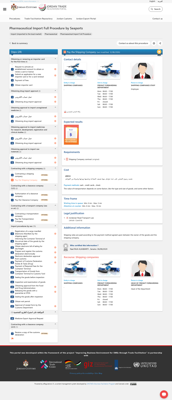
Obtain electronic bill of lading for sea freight (28, 247)
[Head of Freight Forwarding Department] (142, 268)
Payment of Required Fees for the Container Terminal (28, 267)
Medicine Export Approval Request (29, 318)
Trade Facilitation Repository (38, 18)
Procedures (14, 18)
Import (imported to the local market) (26, 34)
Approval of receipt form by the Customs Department (28, 306)
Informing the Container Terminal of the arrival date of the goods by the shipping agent (30, 241)
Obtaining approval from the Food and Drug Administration (29, 286)
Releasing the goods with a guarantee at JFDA (26, 291)
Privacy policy (76, 373)
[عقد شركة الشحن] (66, 159)
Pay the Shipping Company (26, 180)
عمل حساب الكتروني (23, 97)
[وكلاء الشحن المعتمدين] (65, 112)
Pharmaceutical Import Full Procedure (75, 34)
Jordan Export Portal (86, 18)
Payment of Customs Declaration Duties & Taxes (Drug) (28, 262)
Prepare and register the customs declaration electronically (28, 252)
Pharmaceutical (51, 34)
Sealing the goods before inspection (29, 277)
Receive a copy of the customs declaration (27, 333)
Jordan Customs (64, 18)
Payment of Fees (22, 80)
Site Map (98, 373)
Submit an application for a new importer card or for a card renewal (29, 75)
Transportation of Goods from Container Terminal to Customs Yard (30, 272)
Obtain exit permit (22, 301)
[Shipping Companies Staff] (142, 70)
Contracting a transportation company (27, 214)
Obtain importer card (23, 85)
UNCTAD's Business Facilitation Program (101, 384)
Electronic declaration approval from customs (27, 257)
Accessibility (88, 373)
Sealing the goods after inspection (29, 296)
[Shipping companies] (75, 70)
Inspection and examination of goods (30, 282)
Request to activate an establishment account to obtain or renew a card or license (29, 69)
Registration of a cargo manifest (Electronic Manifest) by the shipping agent (28, 233)
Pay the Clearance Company (26, 200)
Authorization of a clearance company (26, 194)
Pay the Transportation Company (24, 220)
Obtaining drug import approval (28, 102)
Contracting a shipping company (24, 174)
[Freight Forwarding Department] (108, 70)
